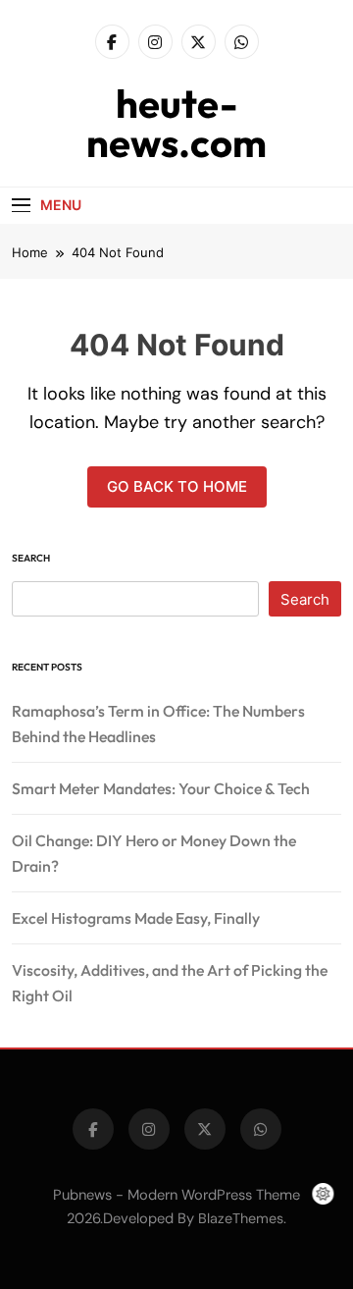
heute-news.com (176, 123)
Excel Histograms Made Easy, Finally (136, 918)
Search (31, 558)
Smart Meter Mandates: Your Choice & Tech (161, 788)
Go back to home (177, 486)
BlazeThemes (240, 1218)
